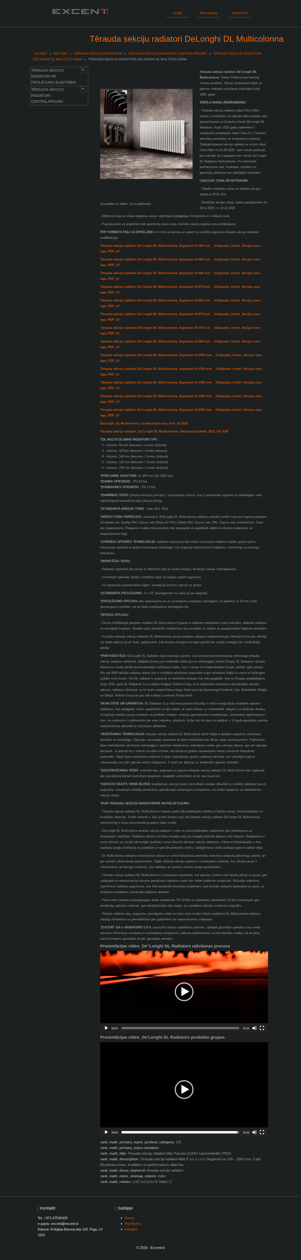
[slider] (180, 1028)
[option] (146, 134)
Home (178, 13)
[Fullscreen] (262, 1028)
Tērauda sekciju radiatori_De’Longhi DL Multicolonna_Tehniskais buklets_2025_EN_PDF (164, 431)
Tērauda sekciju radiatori (98, 53)
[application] (184, 992)
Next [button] (186, 138)
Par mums (208, 13)
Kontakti (240, 13)
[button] (184, 991)
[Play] (106, 1028)
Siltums (60, 53)
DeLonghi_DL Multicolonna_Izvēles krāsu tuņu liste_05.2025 (144, 423)
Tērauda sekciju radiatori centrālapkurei (167, 53)
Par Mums (133, 1224)
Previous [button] (107, 138)
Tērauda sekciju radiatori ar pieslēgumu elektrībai (53, 76)
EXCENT (40, 53)
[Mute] (254, 1028)
